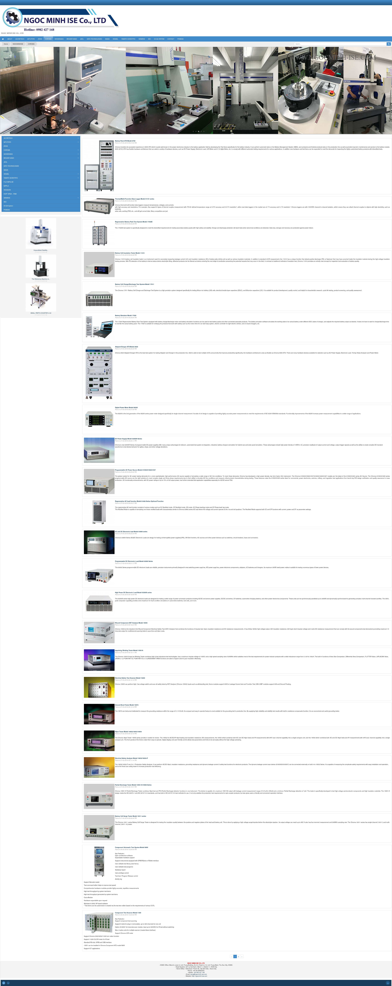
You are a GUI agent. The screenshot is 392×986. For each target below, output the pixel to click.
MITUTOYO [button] (31, 39)
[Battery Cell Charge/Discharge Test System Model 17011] (99, 296)
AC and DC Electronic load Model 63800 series (131, 531)
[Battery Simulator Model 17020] (99, 327)
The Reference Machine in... (41, 279)
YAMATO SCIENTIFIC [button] (128, 39)
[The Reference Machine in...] (41, 266)
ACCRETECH (8, 138)
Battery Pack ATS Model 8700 (125, 141)
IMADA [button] (107, 39)
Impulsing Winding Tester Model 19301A (129, 650)
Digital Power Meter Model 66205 (126, 407)
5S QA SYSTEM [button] (159, 39)
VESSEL (6, 174)
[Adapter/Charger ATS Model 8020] (99, 373)
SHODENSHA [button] (59, 39)
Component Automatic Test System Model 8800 (131, 847)
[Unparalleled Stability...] (41, 233)
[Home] (3, 38)
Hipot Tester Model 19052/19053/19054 (128, 732)
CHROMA (7, 150)
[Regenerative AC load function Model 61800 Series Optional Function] (99, 512)
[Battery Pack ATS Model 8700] (99, 166)
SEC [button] (149, 39)
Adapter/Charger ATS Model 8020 (126, 347)
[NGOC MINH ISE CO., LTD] (67, 19)
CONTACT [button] (170, 39)
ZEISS (6, 146)
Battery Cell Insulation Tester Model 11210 (129, 253)
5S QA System (8, 206)
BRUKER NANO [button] (72, 39)
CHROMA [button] (48, 39)
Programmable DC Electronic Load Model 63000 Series (134, 561)
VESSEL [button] (115, 39)
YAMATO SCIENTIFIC (11, 178)
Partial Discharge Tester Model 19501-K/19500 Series (133, 785)
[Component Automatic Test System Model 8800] (99, 862)
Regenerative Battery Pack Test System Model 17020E (133, 222)
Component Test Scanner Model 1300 (128, 913)
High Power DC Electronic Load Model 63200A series (133, 592)
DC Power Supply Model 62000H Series (128, 439)
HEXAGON (7, 190)
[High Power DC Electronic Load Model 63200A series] (99, 604)
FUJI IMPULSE (8, 182)
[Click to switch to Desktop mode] (8, 982)
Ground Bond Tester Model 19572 (126, 705)
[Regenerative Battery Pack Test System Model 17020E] (99, 233)
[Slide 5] (196, 90)
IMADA (6, 170)
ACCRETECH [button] (19, 39)
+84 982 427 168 (199, 972)
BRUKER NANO (9, 158)
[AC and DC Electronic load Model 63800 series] (99, 543)
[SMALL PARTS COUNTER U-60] (41, 297)
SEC (5, 202)
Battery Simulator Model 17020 (125, 315)
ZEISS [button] (40, 39)
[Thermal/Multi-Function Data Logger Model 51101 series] (99, 206)
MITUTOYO (7, 142)
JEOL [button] (82, 39)
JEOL (5, 162)
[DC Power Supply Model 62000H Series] (99, 451)
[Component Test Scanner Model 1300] (99, 923)
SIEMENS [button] (142, 39)
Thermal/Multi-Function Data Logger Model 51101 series (134, 199)
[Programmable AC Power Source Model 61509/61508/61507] (99, 482)
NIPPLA (6, 186)
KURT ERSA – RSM (10, 194)
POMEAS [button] (180, 39)
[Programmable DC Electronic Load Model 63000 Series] (99, 573)
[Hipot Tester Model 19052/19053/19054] (99, 741)
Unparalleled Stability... (41, 250)
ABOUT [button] (9, 39)
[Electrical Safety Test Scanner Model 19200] (99, 688)
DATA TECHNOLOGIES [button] (94, 39)
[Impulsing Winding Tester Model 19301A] (99, 660)
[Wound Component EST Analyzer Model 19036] (99, 633)
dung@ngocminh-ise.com (198, 974)
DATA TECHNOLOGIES (11, 166)
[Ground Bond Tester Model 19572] (99, 714)
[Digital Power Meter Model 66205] (99, 419)
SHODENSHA (8, 154)
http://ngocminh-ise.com (199, 976)
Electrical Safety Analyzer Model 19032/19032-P (131, 758)
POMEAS (7, 210)
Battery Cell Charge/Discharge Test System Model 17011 (134, 284)
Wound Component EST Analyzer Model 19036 (131, 623)
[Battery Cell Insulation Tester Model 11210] (99, 265)
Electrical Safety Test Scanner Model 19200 (130, 678)
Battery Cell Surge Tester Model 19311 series (130, 816)
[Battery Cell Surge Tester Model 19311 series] (99, 828)
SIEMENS (7, 198)
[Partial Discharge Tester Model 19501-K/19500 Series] (99, 797)
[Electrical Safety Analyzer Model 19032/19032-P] (99, 768)
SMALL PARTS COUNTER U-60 (41, 313)
